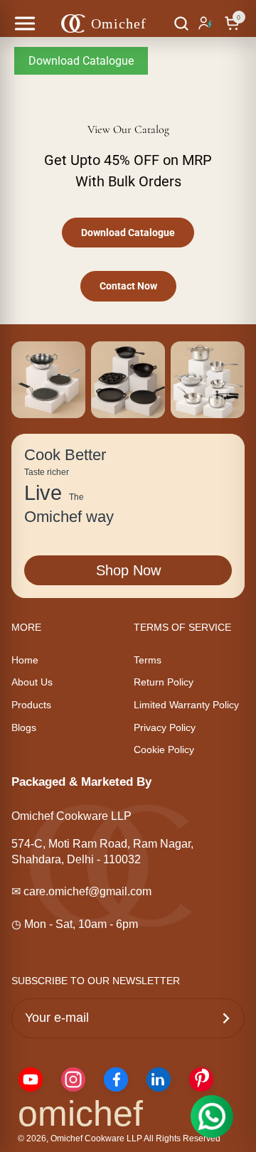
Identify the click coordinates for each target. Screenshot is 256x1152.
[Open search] (181, 23)
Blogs (23, 727)
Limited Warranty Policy (186, 704)
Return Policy (163, 682)
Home (24, 660)
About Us (32, 682)
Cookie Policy (164, 749)
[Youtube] (30, 1079)
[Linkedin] (158, 1079)
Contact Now (128, 286)
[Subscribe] (226, 1018)
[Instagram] (73, 1079)
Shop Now (128, 570)
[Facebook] (116, 1079)
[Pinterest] (201, 1079)
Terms (147, 660)
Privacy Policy (165, 727)
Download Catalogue (81, 61)
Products (31, 704)
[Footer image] (48, 379)
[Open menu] (24, 23)
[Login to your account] (207, 23)
